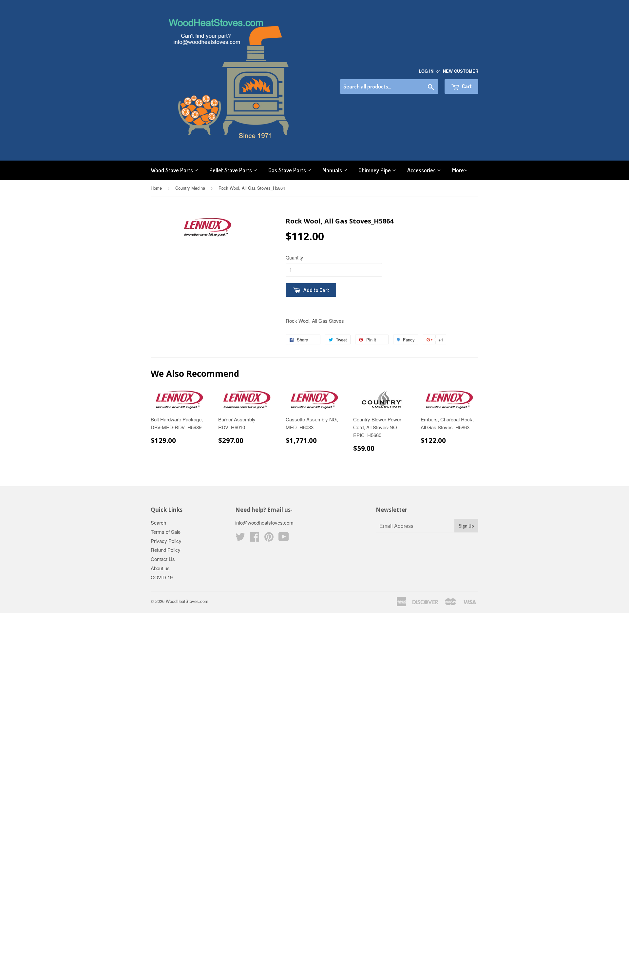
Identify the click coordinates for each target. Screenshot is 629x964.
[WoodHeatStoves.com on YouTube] (283, 538)
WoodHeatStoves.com (187, 601)
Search (158, 522)
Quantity (294, 257)
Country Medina (190, 188)
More (458, 170)
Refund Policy (166, 549)
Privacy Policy (166, 540)
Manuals (332, 170)
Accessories (422, 170)
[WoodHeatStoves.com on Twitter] (240, 538)
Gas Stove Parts (287, 170)
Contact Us (163, 558)
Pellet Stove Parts (231, 170)
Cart (466, 86)
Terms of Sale (166, 531)
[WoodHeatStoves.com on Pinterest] (269, 538)
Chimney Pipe (375, 170)
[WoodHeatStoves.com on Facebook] (254, 538)
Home (156, 188)
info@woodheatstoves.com (264, 522)
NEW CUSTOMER (460, 71)
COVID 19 (162, 577)
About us (160, 568)
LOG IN (426, 71)
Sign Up (466, 526)
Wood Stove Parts (172, 170)
